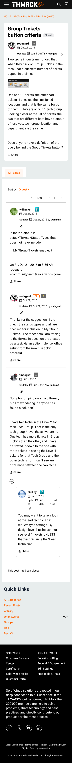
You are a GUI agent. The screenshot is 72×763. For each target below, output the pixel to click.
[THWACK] (27, 4)
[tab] (14, 173)
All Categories (12, 599)
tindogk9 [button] (25, 375)
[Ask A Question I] (37, 210)
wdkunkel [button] (25, 209)
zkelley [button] (32, 492)
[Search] (59, 4)
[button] (12, 46)
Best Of (8, 633)
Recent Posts (12, 605)
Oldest (23, 190)
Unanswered (36, 616)
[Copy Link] (62, 53)
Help (7, 627)
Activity (8, 611)
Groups (8, 622)
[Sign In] (66, 4)
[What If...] (34, 44)
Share (13, 155)
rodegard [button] (23, 43)
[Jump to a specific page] (61, 198)
